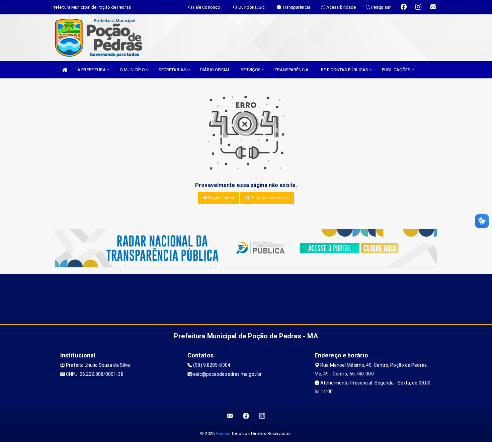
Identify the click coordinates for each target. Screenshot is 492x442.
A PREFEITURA (92, 69)
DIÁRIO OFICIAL (215, 69)
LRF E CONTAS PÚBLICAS (344, 69)
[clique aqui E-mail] (230, 416)
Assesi (222, 433)
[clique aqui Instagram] (262, 416)
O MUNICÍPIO (133, 69)
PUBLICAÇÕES (396, 69)
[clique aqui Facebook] (246, 416)
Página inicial (220, 197)
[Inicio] (65, 69)
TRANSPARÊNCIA (292, 69)
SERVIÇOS (251, 69)
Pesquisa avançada (269, 197)
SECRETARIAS (173, 69)
